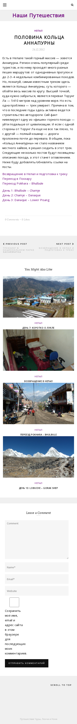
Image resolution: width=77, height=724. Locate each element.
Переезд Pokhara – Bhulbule (22, 183)
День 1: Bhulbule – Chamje (21, 190)
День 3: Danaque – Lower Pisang (26, 200)
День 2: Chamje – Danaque (21, 195)
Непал (38, 30)
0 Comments (12, 219)
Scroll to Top (61, 685)
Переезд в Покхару (17, 179)
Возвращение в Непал (38, 381)
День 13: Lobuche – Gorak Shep (38, 487)
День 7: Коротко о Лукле (38, 327)
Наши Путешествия (38, 15)
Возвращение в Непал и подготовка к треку (35, 174)
